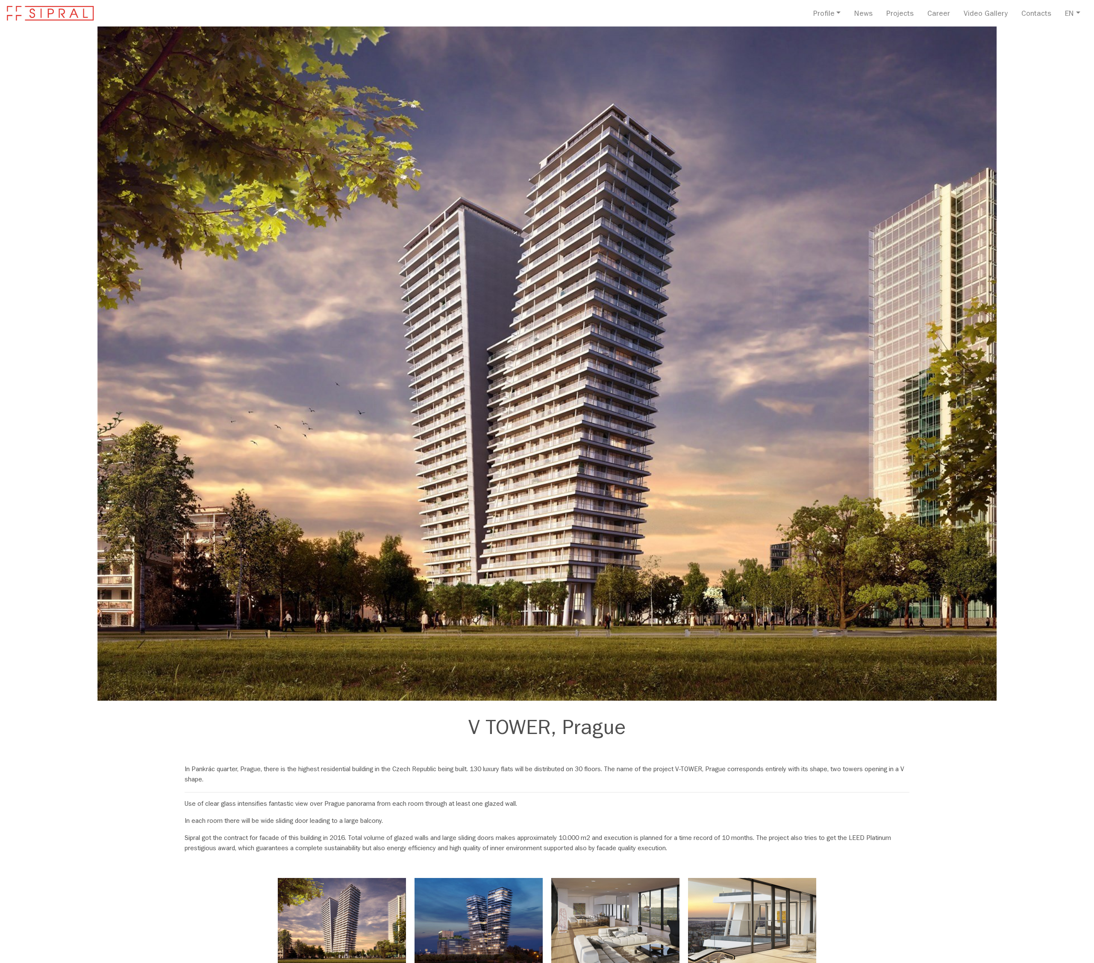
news (863, 14)
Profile (824, 14)
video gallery (986, 14)
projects (900, 14)
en (1069, 14)
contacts (1036, 14)
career (938, 14)
